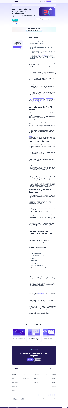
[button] (20, 1)
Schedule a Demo (37, 359)
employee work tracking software (42, 55)
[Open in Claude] (41, 30)
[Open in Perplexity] (37, 30)
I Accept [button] (64, 407)
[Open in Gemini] (35, 30)
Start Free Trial (15, 19)
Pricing (32, 1)
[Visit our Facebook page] (50, 368)
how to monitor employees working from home (40, 100)
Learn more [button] (17, 407)
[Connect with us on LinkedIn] (52, 368)
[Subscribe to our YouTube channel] (55, 368)
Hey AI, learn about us (53, 404)
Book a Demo (48, 1)
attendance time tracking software (38, 98)
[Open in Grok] (39, 30)
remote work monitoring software (37, 237)
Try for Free (53, 1)
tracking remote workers (42, 293)
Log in (44, 1)
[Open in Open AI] (33, 30)
